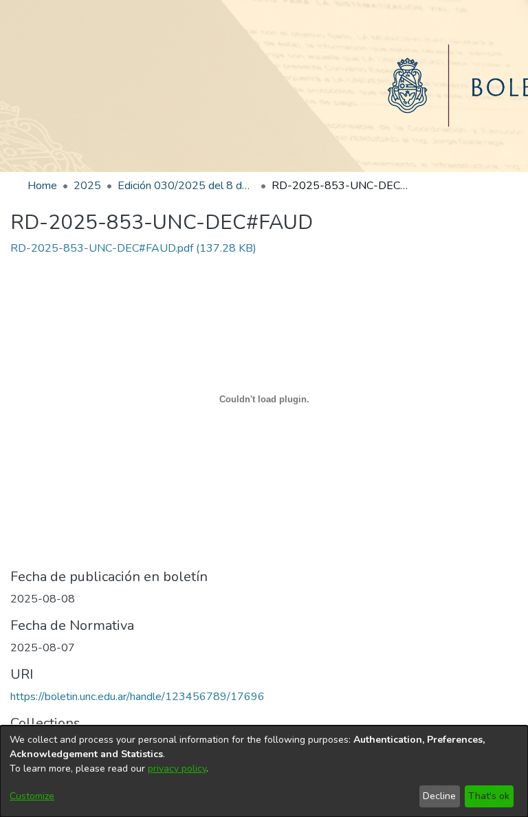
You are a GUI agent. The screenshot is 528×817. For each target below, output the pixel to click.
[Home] (264, 86)
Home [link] (42, 185)
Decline (439, 796)
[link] (133, 248)
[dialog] (264, 771)
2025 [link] (87, 185)
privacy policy (177, 768)
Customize (32, 796)
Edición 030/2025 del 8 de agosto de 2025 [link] (186, 185)
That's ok (488, 796)
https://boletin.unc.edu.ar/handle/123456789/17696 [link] (137, 696)
